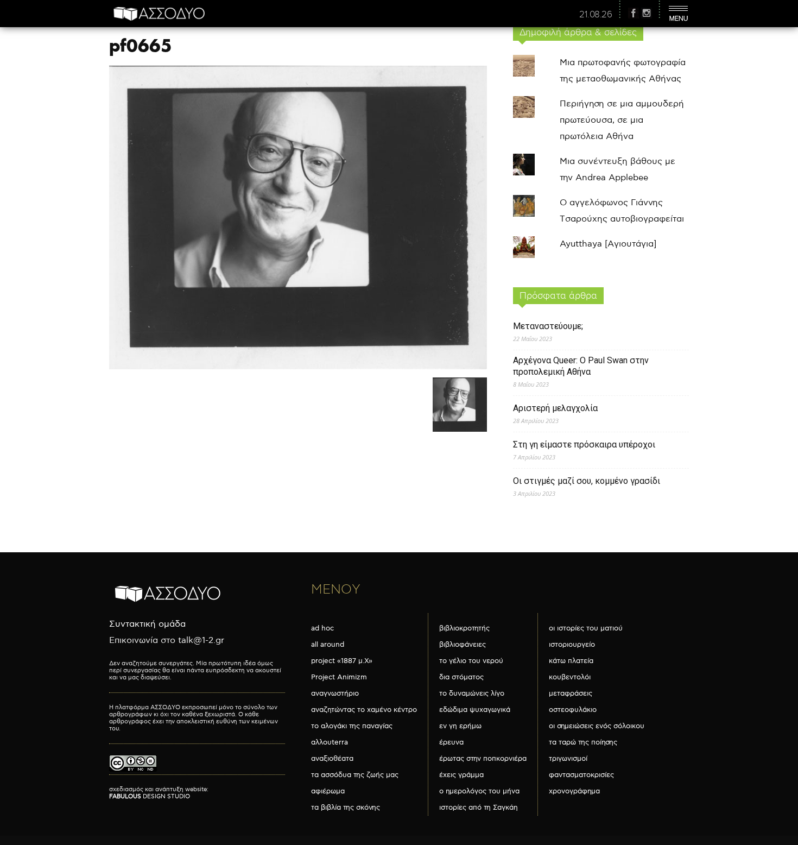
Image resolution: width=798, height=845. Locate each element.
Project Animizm (339, 677)
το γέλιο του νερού (471, 661)
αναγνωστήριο (335, 693)
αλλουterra (329, 742)
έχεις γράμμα (461, 775)
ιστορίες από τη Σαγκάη (478, 807)
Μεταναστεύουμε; (548, 326)
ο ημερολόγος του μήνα (479, 791)
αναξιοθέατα (332, 758)
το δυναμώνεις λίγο (471, 693)
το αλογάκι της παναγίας (351, 726)
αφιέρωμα (328, 791)
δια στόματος (461, 677)
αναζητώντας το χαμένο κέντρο (364, 709)
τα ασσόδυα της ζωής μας (354, 775)
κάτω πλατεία (571, 661)
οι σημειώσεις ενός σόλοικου (596, 726)
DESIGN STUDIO (149, 796)
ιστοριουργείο (572, 644)
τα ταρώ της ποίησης (583, 742)
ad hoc (322, 628)
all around (327, 644)
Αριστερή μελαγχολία (555, 408)
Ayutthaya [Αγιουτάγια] (608, 244)
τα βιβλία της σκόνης (345, 807)
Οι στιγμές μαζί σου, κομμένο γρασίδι (586, 481)
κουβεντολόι (570, 677)
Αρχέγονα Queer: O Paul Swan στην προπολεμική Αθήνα (581, 366)
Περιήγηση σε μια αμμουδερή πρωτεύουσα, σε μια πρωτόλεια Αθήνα (622, 120)
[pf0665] (298, 367)
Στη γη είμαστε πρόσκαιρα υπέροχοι (584, 444)
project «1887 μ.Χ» (341, 661)
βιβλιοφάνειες (462, 644)
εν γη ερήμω (460, 726)
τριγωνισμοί (568, 758)
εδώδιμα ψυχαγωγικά (474, 709)
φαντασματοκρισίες (581, 775)
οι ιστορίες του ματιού (586, 628)
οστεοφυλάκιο (573, 709)
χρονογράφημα (574, 791)
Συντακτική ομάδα (147, 624)
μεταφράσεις (570, 693)
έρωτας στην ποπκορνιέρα (483, 758)
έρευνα (451, 742)
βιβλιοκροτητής (464, 628)
